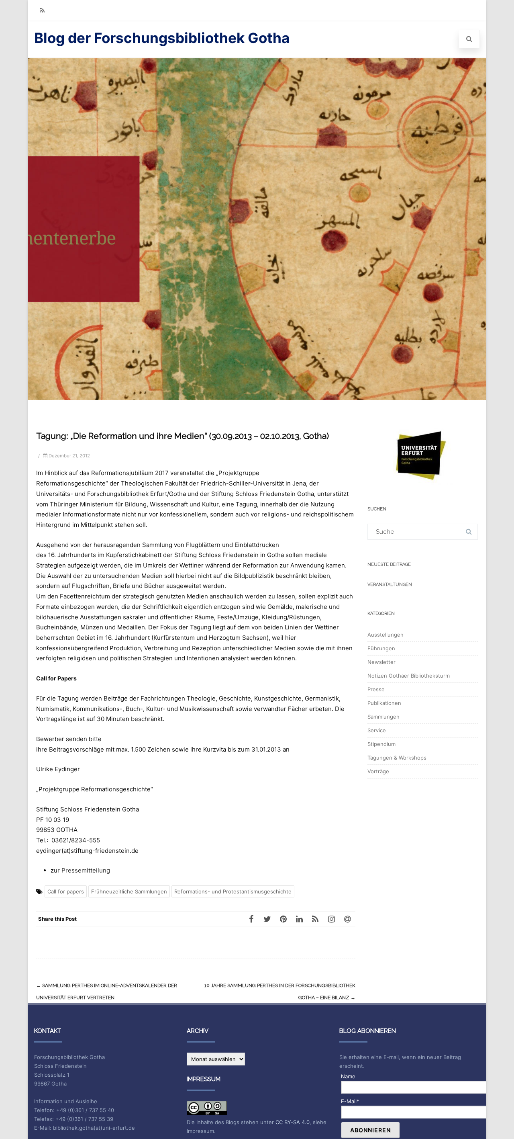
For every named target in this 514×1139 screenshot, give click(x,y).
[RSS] (42, 10)
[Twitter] (267, 919)
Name (348, 1076)
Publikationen (384, 703)
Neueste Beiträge (389, 564)
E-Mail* (350, 1101)
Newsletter (381, 662)
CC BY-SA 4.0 (292, 1122)
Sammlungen (383, 716)
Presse (376, 689)
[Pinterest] (283, 919)
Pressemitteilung (85, 870)
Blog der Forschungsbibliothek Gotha (162, 37)
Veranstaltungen (389, 584)
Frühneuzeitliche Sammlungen (129, 891)
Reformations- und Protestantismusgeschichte (233, 891)
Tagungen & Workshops (396, 757)
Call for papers (65, 891)
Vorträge (378, 771)
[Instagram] (331, 919)
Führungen (381, 648)
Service (376, 730)
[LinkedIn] (299, 919)
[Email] (347, 919)
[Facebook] (251, 919)
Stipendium (381, 744)
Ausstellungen (385, 634)
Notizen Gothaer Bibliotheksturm (408, 675)
